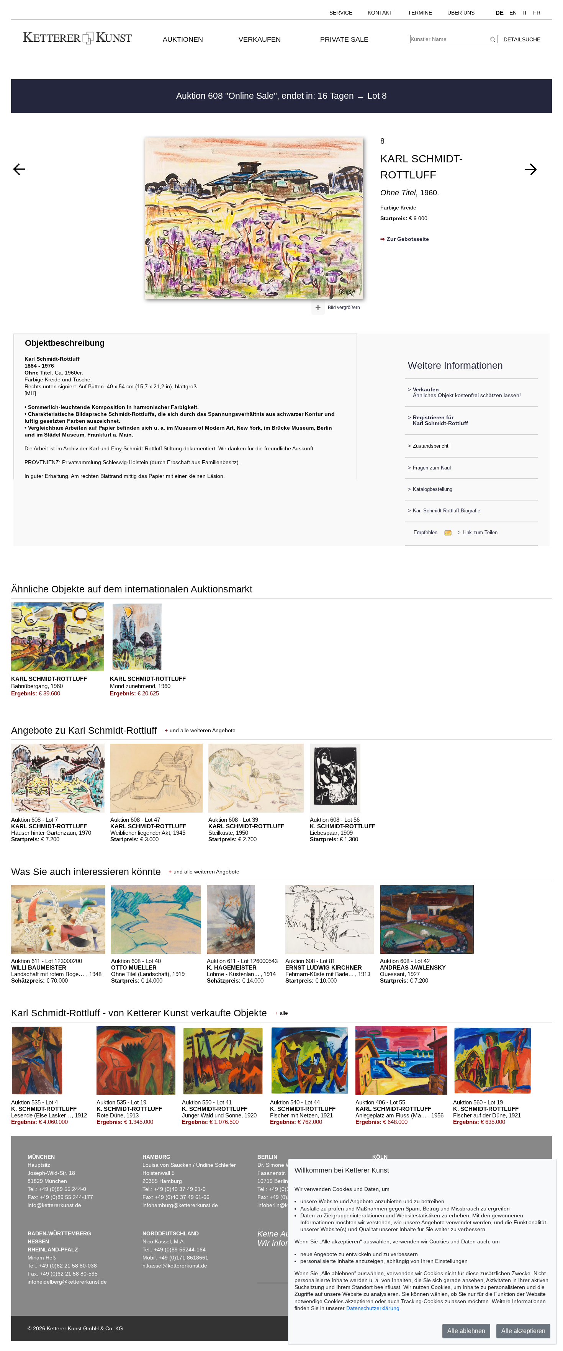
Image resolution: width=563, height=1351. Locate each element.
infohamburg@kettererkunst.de (180, 1205)
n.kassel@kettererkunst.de (174, 1266)
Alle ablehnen (466, 1331)
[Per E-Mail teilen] (445, 532)
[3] (531, 169)
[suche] (494, 39)
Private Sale (344, 39)
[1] (19, 169)
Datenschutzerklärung (372, 1308)
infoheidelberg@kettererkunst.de (67, 1282)
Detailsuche (522, 39)
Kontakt (380, 13)
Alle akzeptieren (523, 1331)
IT (524, 13)
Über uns (461, 13)
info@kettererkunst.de (54, 1205)
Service (340, 13)
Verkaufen (260, 39)
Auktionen (183, 39)
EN (513, 13)
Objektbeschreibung (65, 343)
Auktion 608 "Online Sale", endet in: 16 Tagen (266, 96)
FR (536, 13)
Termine (420, 13)
